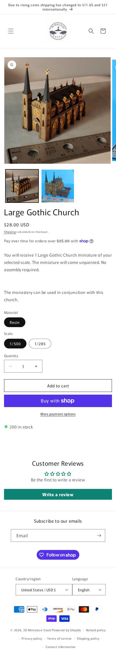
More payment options (58, 413)
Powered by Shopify (66, 630)
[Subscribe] (99, 535)
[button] (11, 31)
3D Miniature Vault (37, 630)
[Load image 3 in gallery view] (57, 186)
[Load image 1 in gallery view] (22, 186)
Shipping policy (88, 638)
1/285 (40, 343)
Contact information (61, 646)
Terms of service (59, 638)
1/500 (15, 343)
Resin (15, 322)
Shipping (10, 232)
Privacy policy (32, 638)
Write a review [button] (57, 494)
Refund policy (96, 630)
